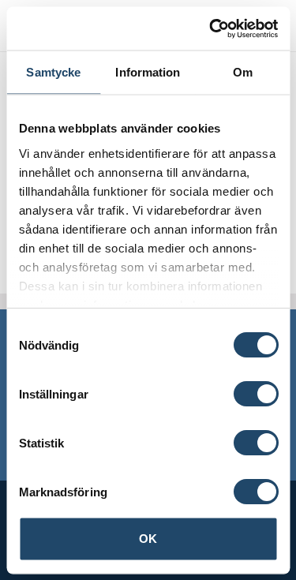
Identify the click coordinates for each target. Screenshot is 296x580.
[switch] (255, 393)
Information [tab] (147, 72)
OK (148, 538)
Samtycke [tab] (53, 72)
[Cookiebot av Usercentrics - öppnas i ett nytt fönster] (211, 28)
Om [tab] (243, 72)
